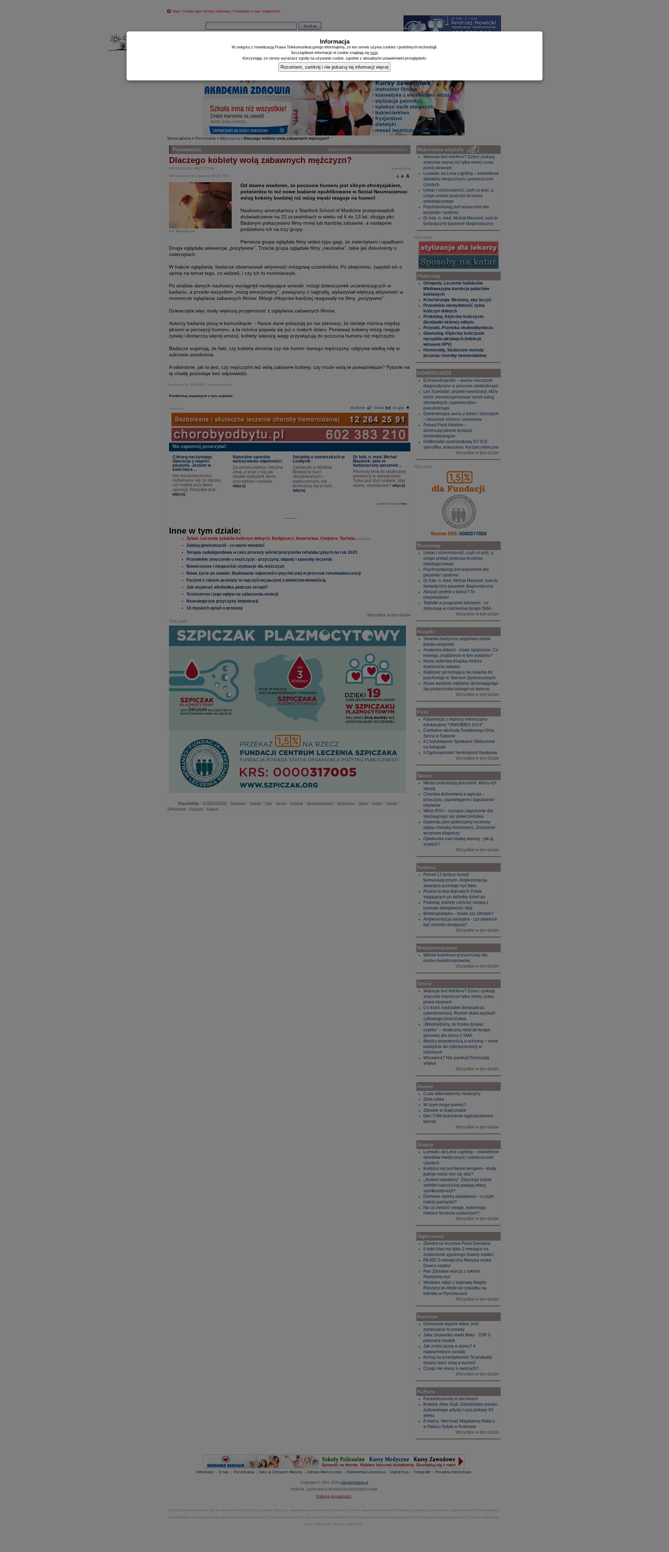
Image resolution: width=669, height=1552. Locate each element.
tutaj (373, 53)
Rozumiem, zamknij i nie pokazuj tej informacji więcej (334, 67)
